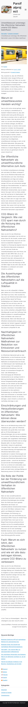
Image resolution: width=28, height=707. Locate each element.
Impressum (22, 702)
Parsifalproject (17, 7)
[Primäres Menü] (25, 10)
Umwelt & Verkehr (15, 72)
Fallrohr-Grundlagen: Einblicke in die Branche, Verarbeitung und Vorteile (11, 663)
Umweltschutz (5, 695)
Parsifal (5, 66)
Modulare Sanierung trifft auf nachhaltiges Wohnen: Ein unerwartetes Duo (13, 640)
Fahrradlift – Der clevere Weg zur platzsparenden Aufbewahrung (10, 650)
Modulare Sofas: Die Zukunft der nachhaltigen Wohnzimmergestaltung (11, 645)
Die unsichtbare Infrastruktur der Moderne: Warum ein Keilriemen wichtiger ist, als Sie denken (13, 657)
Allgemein (4, 690)
